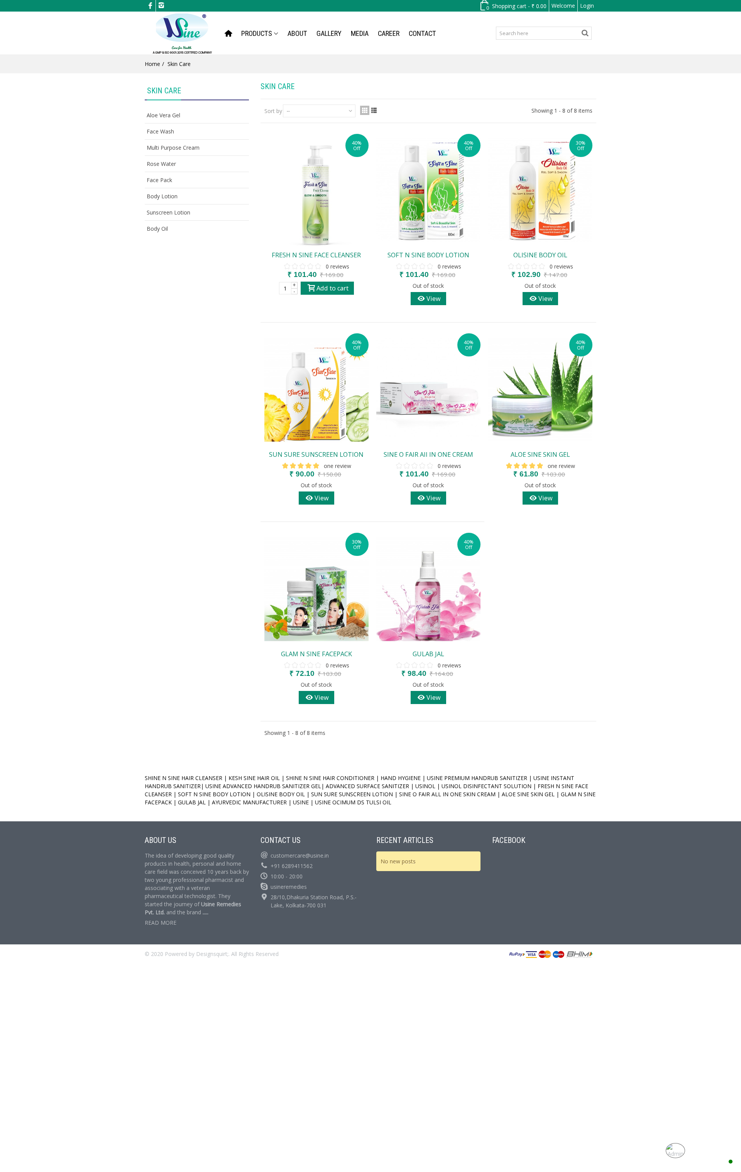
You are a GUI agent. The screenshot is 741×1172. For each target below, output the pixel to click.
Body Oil (157, 228)
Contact (422, 33)
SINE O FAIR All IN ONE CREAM (428, 454)
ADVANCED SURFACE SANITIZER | (370, 786)
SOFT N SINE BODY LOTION (428, 255)
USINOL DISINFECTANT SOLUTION (486, 786)
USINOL (425, 786)
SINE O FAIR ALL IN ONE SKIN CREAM (447, 794)
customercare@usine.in (300, 855)
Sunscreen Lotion (168, 212)
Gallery (329, 33)
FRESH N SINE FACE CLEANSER (316, 255)
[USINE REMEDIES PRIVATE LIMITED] (182, 32)
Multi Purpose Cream (173, 147)
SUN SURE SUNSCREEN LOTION (316, 454)
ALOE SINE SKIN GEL (540, 454)
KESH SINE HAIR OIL (254, 778)
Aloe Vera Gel (163, 115)
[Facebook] (150, 6)
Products (256, 33)
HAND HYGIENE (400, 778)
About (297, 33)
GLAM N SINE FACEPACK (316, 654)
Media (360, 33)
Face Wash (160, 131)
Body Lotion (162, 196)
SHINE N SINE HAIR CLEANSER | (186, 778)
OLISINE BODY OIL (540, 255)
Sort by (273, 111)
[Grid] (364, 110)
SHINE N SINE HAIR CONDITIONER (330, 778)
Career (388, 33)
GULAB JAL (428, 654)
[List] (374, 110)
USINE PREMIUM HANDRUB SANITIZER (477, 778)
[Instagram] (161, 6)
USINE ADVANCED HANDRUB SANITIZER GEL (263, 786)
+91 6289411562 (292, 866)
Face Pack (159, 180)
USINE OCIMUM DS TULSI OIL (354, 802)
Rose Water (161, 163)
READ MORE (160, 922)
